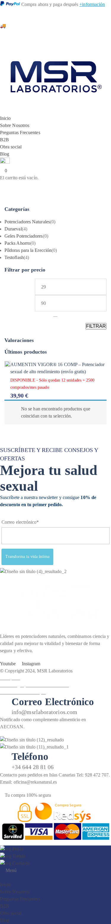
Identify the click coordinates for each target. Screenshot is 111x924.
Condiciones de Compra (23, 692)
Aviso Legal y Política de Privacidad (34, 685)
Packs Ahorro (17, 243)
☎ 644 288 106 (15, 11)
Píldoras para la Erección (28, 250)
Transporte (10, 677)
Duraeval (13, 228)
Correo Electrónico (53, 701)
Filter (96, 326)
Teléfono (30, 756)
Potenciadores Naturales (27, 221)
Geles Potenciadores (23, 236)
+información (92, 4)
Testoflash (14, 257)
